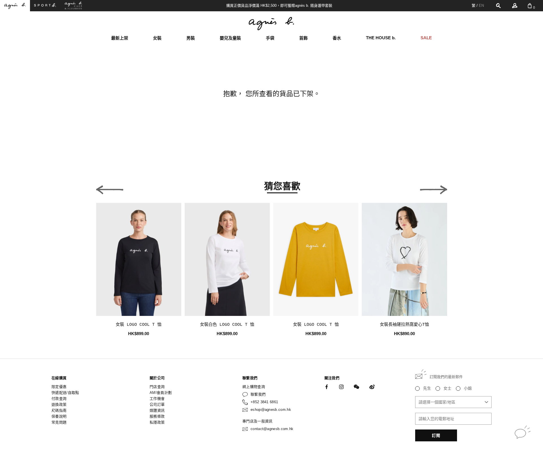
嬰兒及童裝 (230, 38)
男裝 (190, 38)
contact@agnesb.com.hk (272, 429)
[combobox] (453, 402)
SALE (426, 37)
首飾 (303, 38)
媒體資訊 (157, 410)
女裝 (157, 38)
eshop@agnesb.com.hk (271, 409)
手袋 (270, 38)
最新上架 (119, 38)
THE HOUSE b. (381, 37)
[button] (109, 188)
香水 (337, 38)
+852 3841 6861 (264, 402)
